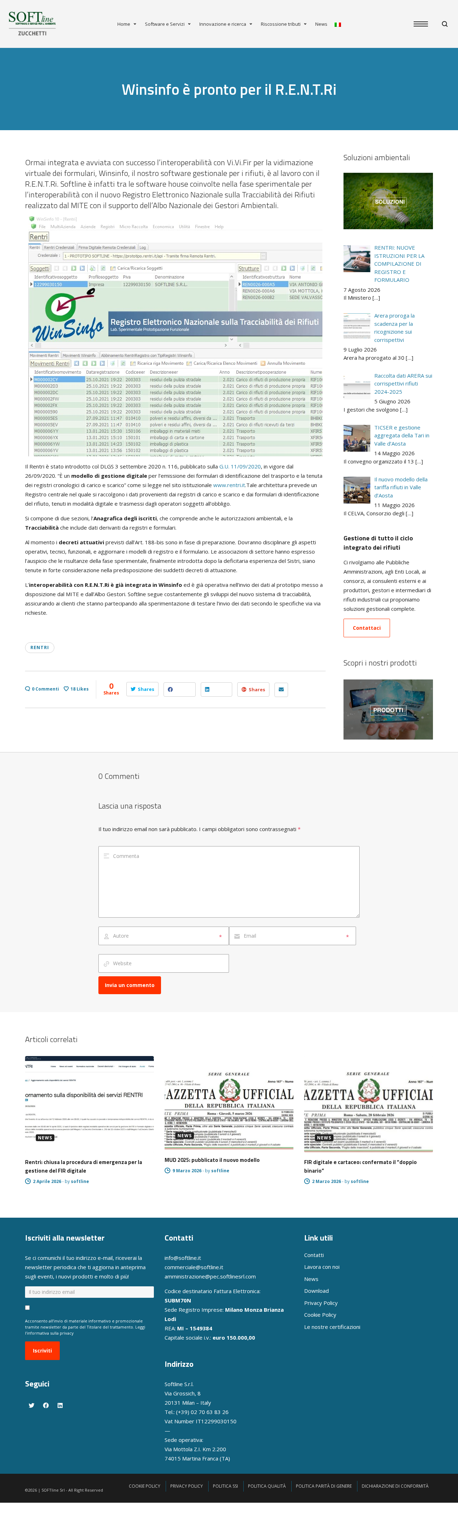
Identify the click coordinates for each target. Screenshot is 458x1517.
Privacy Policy (321, 1302)
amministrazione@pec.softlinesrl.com (210, 1276)
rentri (39, 647)
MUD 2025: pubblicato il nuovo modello (212, 1160)
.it (221, 1267)
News (321, 24)
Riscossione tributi (281, 24)
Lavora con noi (322, 1266)
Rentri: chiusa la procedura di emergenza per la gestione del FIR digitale (83, 1166)
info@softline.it (183, 1257)
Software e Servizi (165, 24)
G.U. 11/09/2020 (240, 466)
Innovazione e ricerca (222, 24)
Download (316, 1290)
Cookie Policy (320, 1314)
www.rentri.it (229, 485)
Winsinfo (113, 173)
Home (123, 24)
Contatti (314, 1254)
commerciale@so (186, 1267)
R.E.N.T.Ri (41, 184)
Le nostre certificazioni (332, 1326)
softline (80, 1181)
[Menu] (424, 24)
